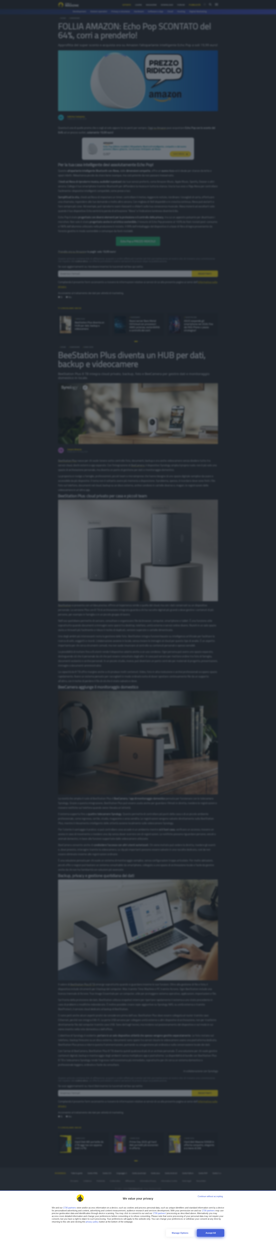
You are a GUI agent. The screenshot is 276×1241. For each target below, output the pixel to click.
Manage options (180, 1233)
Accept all (211, 1233)
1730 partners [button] (69, 1207)
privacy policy (92, 1221)
